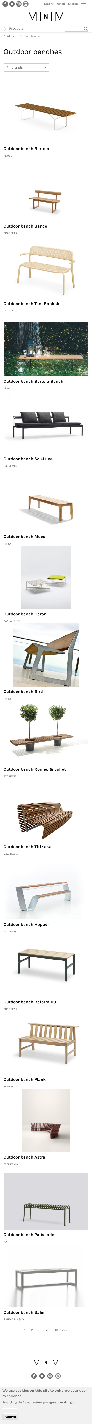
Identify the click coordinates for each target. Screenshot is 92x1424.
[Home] (46, 16)
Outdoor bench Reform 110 (30, 1002)
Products (16, 28)
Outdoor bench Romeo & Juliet (35, 769)
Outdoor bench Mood (25, 536)
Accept (10, 1417)
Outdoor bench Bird (23, 691)
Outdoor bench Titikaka (28, 846)
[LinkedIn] (26, 4)
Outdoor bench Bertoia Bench (33, 381)
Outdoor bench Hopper (26, 924)
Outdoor (9, 36)
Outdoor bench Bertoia (26, 148)
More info (9, 1407)
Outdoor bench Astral (25, 1157)
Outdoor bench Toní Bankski (32, 303)
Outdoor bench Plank (25, 1079)
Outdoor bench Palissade (29, 1234)
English (73, 3)
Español (49, 3)
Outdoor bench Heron (25, 614)
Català (61, 3)
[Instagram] (19, 4)
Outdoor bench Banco (25, 226)
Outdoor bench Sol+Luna (28, 458)
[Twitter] (12, 4)
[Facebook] (5, 4)
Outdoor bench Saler (24, 1312)
